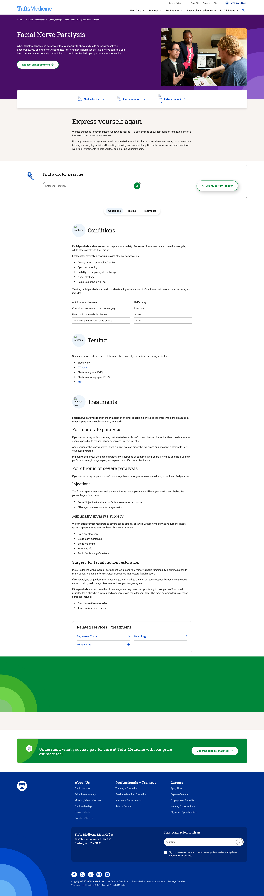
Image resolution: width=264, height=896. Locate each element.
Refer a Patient (175, 3)
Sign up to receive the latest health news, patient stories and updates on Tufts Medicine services (204, 854)
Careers (206, 3)
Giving (216, 3)
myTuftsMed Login (239, 3)
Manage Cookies (176, 881)
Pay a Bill (194, 3)
